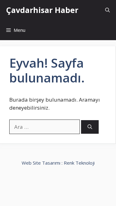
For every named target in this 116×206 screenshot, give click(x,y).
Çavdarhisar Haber (42, 10)
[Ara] (90, 127)
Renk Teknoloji (79, 163)
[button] (107, 10)
